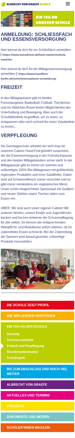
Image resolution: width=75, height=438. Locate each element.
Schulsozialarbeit (20, 340)
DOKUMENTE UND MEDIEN (28, 417)
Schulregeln (16, 357)
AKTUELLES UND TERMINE (28, 395)
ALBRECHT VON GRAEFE (27, 384)
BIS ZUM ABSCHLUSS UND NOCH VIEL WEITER (37, 371)
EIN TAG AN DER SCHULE (27, 326)
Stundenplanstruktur (22, 352)
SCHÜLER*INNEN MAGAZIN (28, 427)
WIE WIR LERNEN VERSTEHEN (31, 316)
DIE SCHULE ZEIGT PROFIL (28, 305)
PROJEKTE (15, 406)
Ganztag (13, 334)
